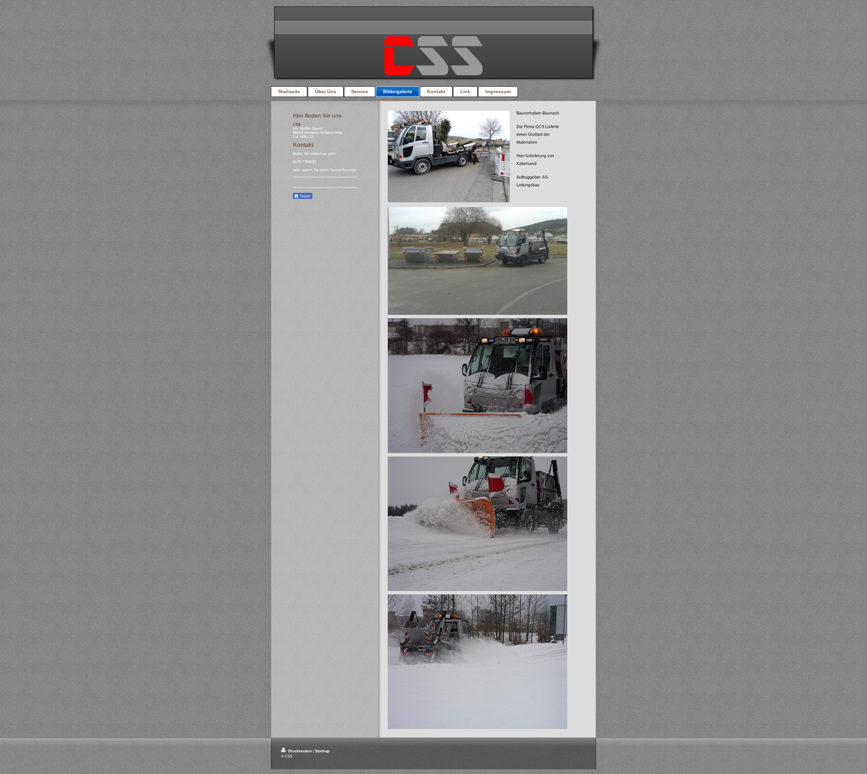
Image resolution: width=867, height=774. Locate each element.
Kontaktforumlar (343, 170)
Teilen (305, 196)
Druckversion (300, 751)
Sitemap (322, 751)
